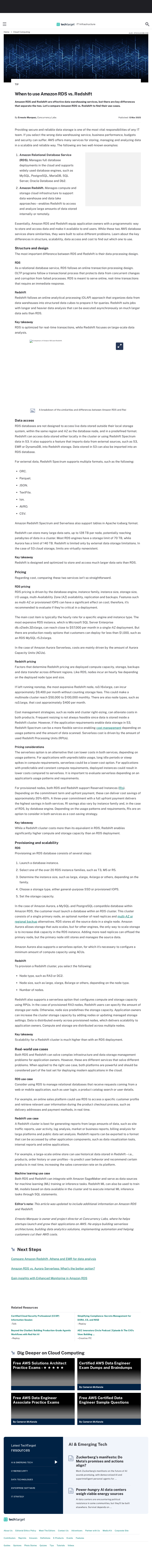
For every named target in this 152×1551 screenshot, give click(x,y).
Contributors (10, 1538)
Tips (52, 1545)
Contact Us (63, 1530)
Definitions (45, 1538)
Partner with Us (92, 1530)
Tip (17, 84)
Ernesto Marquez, (27, 117)
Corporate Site (121, 1530)
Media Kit (107, 1530)
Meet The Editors (47, 1530)
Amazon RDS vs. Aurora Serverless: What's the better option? (53, 1268)
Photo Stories (30, 1545)
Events (70, 1538)
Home (6, 32)
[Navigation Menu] (4, 24)
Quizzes (43, 1545)
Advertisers (76, 1530)
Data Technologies (22, 1479)
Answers (33, 1538)
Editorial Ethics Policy (25, 1530)
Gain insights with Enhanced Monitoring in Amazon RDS (49, 1278)
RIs (121, 788)
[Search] (147, 24)
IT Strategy (17, 1496)
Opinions (17, 1545)
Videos (71, 1545)
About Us (8, 1530)
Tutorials (61, 1545)
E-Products (58, 1538)
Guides (7, 1545)
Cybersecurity (19, 1471)
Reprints (22, 1538)
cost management (108, 728)
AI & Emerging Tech (22, 1462)
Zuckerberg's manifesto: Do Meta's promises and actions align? (99, 1461)
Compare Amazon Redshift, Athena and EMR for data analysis (53, 1259)
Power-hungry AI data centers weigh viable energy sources (101, 1492)
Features (80, 1538)
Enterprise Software (23, 1488)
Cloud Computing (21, 32)
